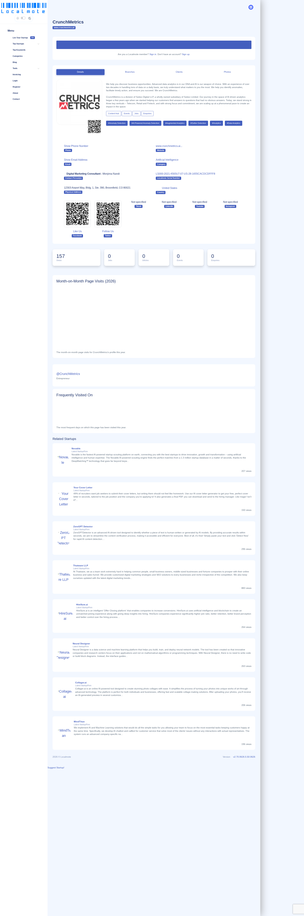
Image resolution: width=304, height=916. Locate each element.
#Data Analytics (233, 123)
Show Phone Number (76, 146)
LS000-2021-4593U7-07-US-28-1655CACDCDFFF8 (185, 173)
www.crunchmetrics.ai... (169, 146)
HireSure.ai (82, 604)
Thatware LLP (80, 565)
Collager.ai (81, 682)
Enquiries (147, 113)
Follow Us (108, 231)
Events (127, 113)
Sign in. (153, 54)
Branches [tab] (130, 72)
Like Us (77, 231)
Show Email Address (75, 159)
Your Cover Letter (82, 487)
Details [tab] (80, 72)
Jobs (136, 113)
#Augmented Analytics (174, 123)
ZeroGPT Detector (83, 526)
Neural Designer (81, 643)
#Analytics (216, 123)
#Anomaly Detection (117, 123)
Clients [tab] (179, 72)
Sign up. (186, 54)
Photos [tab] (227, 72)
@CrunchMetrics (68, 374)
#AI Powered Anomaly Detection (145, 123)
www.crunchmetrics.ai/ (64, 28)
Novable (76, 448)
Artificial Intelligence (167, 159)
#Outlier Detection (198, 123)
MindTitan (79, 721)
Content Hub (113, 113)
